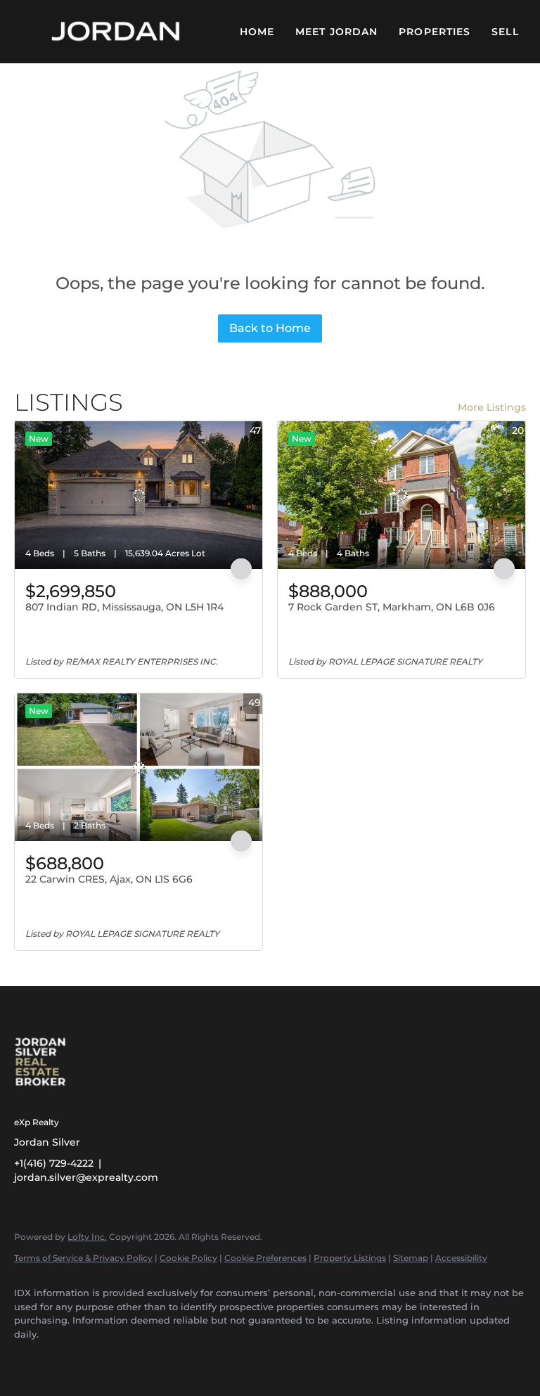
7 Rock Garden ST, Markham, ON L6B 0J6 (391, 607)
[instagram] (112, 1358)
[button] (116, 32)
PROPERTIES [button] (434, 31)
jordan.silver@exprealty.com (86, 1177)
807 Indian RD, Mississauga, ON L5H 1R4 (124, 607)
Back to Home (270, 328)
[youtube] (153, 1358)
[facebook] (31, 1358)
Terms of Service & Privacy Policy (83, 1258)
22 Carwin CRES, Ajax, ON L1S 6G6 (109, 879)
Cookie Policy (188, 1258)
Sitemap (410, 1258)
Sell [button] (504, 31)
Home (257, 31)
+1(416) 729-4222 (54, 1163)
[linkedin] (72, 1358)
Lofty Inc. (87, 1236)
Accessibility (461, 1258)
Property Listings (350, 1258)
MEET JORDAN (336, 31)
